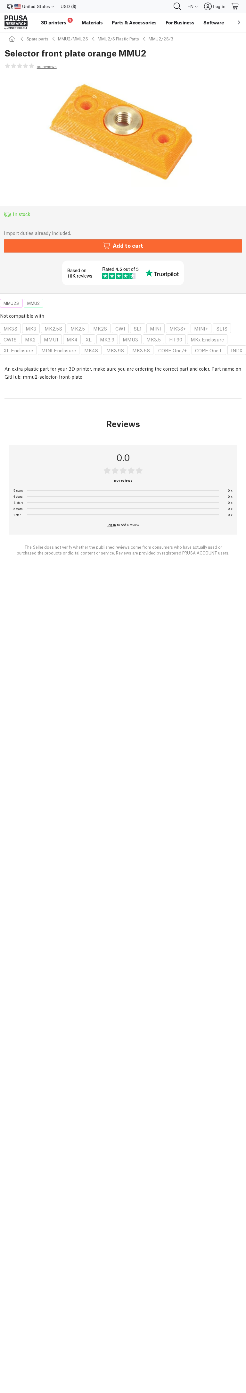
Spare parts (37, 38)
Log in (111, 524)
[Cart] (235, 6)
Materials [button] (92, 22)
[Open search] (177, 6)
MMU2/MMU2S (73, 38)
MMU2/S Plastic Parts (118, 38)
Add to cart (128, 245)
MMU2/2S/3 (161, 38)
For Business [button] (180, 22)
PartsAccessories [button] (134, 22)
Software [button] (213, 22)
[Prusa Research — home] (16, 22)
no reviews (47, 66)
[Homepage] (13, 39)
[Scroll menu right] (239, 22)
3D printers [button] (56, 21)
